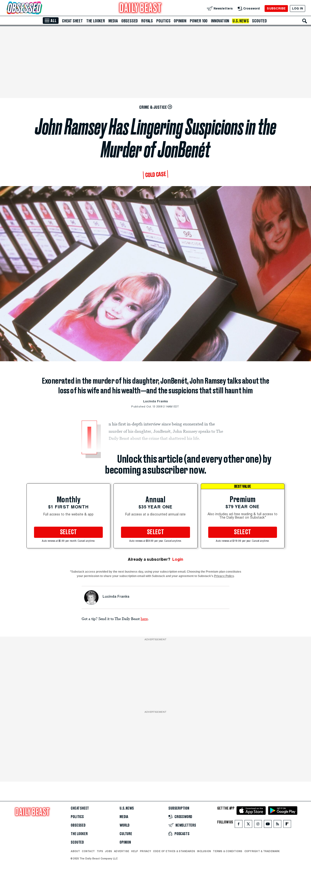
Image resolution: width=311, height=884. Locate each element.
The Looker (95, 21)
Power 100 (198, 21)
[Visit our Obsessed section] (40, 8)
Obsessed (129, 21)
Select (68, 532)
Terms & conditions (227, 851)
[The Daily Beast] (140, 8)
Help (134, 851)
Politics (163, 21)
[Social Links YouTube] (268, 825)
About (75, 851)
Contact (88, 851)
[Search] (304, 20)
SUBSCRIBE (276, 8)
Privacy (145, 851)
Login (177, 559)
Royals (147, 21)
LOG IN (297, 8)
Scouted (259, 21)
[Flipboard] (287, 825)
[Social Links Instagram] (258, 825)
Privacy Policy (224, 576)
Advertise (121, 851)
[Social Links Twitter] (248, 825)
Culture (126, 834)
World (125, 825)
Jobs (108, 851)
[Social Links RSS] (277, 825)
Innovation (220, 21)
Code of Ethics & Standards (174, 851)
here (144, 618)
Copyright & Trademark (262, 851)
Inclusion (204, 851)
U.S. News (241, 21)
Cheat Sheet (72, 21)
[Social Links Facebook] (238, 825)
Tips (100, 851)
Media (113, 21)
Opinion (180, 21)
